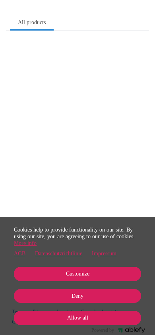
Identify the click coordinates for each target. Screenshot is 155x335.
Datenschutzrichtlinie (58, 254)
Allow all (77, 318)
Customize (77, 274)
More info (25, 243)
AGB (19, 254)
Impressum (104, 254)
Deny (77, 296)
